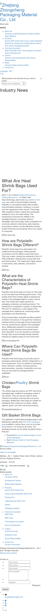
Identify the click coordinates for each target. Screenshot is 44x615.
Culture (8, 55)
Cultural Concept (11, 58)
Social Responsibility (13, 538)
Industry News (23, 65)
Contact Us (9, 67)
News (7, 62)
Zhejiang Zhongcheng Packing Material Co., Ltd (19, 196)
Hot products (12, 553)
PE (10, 309)
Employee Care (24, 58)
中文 (1, 73)
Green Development (13, 53)
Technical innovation (13, 48)
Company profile (11, 33)
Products (8, 38)
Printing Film (19, 43)
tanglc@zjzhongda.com (14, 597)
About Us (8, 31)
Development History (26, 33)
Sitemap (3, 553)
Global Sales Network (13, 484)
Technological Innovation (31, 50)
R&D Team (17, 50)
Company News (11, 65)
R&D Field (9, 50)
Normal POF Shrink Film (14, 41)
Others (11, 45)
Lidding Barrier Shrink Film (15, 501)
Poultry (22, 382)
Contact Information (12, 544)
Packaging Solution (21, 45)
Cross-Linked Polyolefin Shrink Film (18, 493)
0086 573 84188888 (8, 452)
